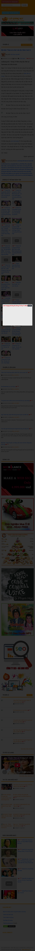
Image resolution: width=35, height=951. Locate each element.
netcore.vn (19, 326)
